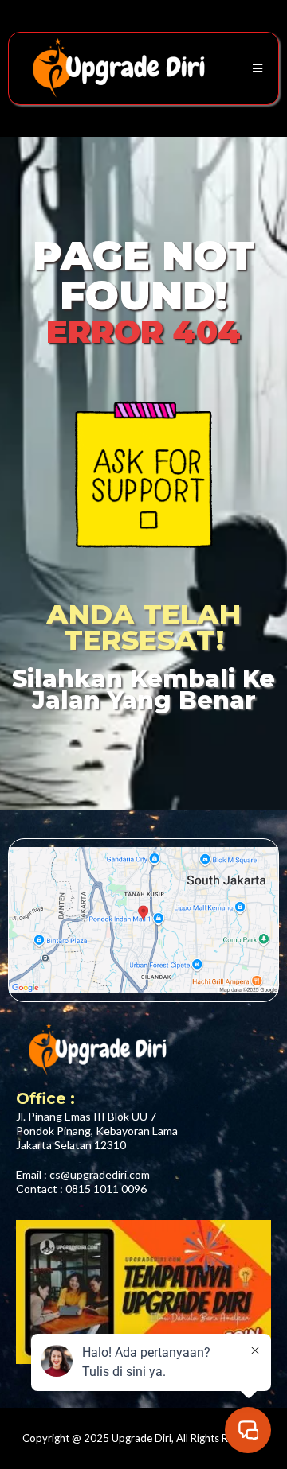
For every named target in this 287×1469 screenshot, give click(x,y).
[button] (255, 68)
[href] (143, 920)
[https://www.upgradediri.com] (116, 68)
